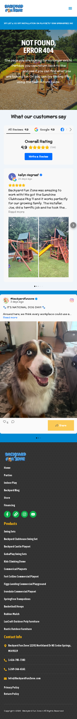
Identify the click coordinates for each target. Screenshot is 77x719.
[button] (70, 8)
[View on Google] (12, 177)
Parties (8, 475)
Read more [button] (16, 212)
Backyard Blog (11, 490)
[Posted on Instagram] (72, 300)
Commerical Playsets (15, 569)
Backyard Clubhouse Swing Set (21, 539)
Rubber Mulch (11, 614)
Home (7, 467)
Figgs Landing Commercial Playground (25, 584)
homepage (14, 71)
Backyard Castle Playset (17, 546)
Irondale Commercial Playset (20, 591)
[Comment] (11, 425)
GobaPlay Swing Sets (15, 554)
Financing (9, 505)
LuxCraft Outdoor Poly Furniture (21, 621)
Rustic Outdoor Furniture (18, 629)
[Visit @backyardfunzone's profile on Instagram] (6, 300)
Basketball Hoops (14, 606)
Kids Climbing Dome (15, 561)
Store (7, 497)
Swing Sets (10, 531)
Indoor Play (10, 482)
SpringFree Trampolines (17, 599)
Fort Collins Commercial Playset (21, 576)
